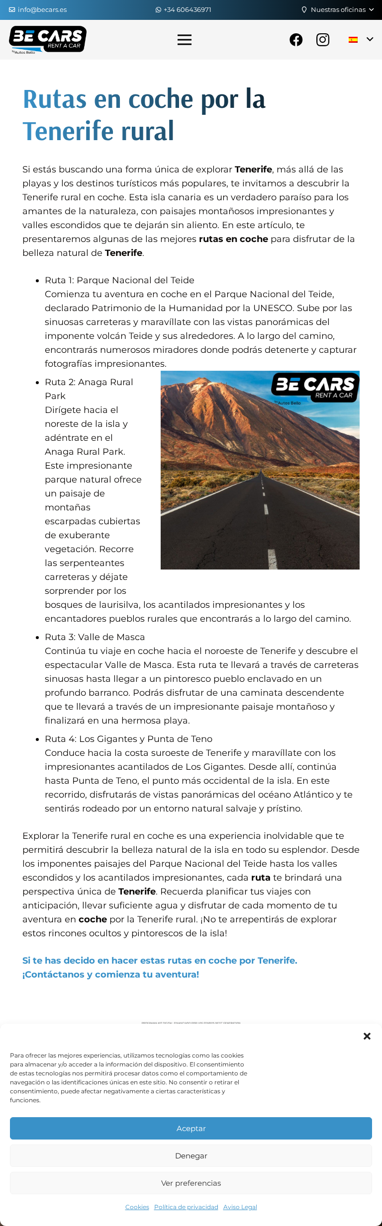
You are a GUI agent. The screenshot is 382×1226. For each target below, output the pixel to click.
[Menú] (185, 39)
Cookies (137, 1207)
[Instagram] (322, 39)
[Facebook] (296, 39)
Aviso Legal (240, 1207)
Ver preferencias (191, 1183)
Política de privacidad (186, 1207)
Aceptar (191, 1128)
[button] (367, 1036)
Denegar (191, 1155)
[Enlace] (48, 40)
